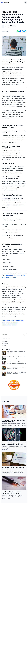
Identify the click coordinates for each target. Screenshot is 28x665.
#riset (3, 320)
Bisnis (4, 345)
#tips (13, 320)
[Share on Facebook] (20, 31)
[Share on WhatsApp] (18, 31)
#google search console (12, 322)
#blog (8, 320)
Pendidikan (5, 343)
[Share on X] (25, 31)
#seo (3, 322)
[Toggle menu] (25, 2)
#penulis (14, 324)
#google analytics (6, 324)
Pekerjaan (5, 341)
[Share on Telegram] (23, 31)
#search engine (19, 320)
